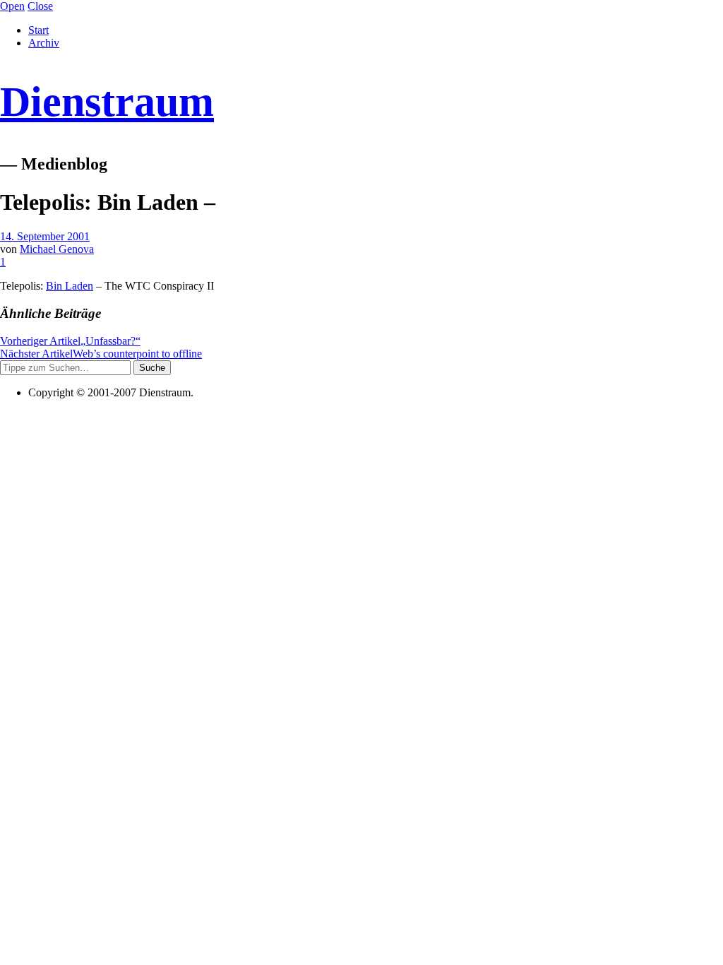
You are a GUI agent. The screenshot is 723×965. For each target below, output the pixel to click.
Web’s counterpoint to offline (101, 354)
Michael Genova (57, 249)
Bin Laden (69, 286)
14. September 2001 (45, 236)
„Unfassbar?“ (70, 341)
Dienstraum (107, 101)
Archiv (43, 43)
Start (38, 30)
